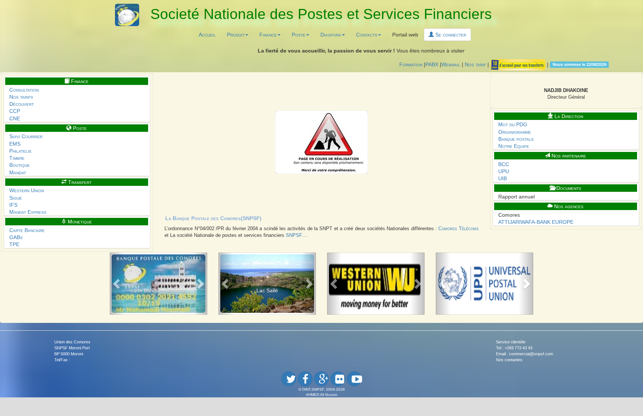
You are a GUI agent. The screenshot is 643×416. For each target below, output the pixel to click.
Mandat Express (28, 212)
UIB (502, 178)
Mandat (17, 172)
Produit (235, 35)
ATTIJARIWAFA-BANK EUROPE (535, 222)
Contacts (366, 35)
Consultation (24, 90)
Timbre (17, 158)
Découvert (21, 104)
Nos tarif (475, 64)
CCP (14, 111)
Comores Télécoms (458, 228)
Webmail (450, 64)
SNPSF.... (297, 235)
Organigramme (514, 132)
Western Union (26, 190)
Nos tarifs (21, 97)
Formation (410, 64)
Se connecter (450, 35)
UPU (503, 171)
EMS (14, 144)
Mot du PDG (512, 124)
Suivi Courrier (25, 136)
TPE (14, 244)
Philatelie (20, 151)
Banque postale (516, 139)
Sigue (15, 198)
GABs (16, 237)
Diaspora (330, 35)
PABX (431, 64)
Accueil (207, 35)
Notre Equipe (513, 146)
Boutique (19, 165)
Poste (298, 35)
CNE (14, 118)
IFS (13, 205)
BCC (503, 164)
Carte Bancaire (27, 230)
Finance (268, 35)
